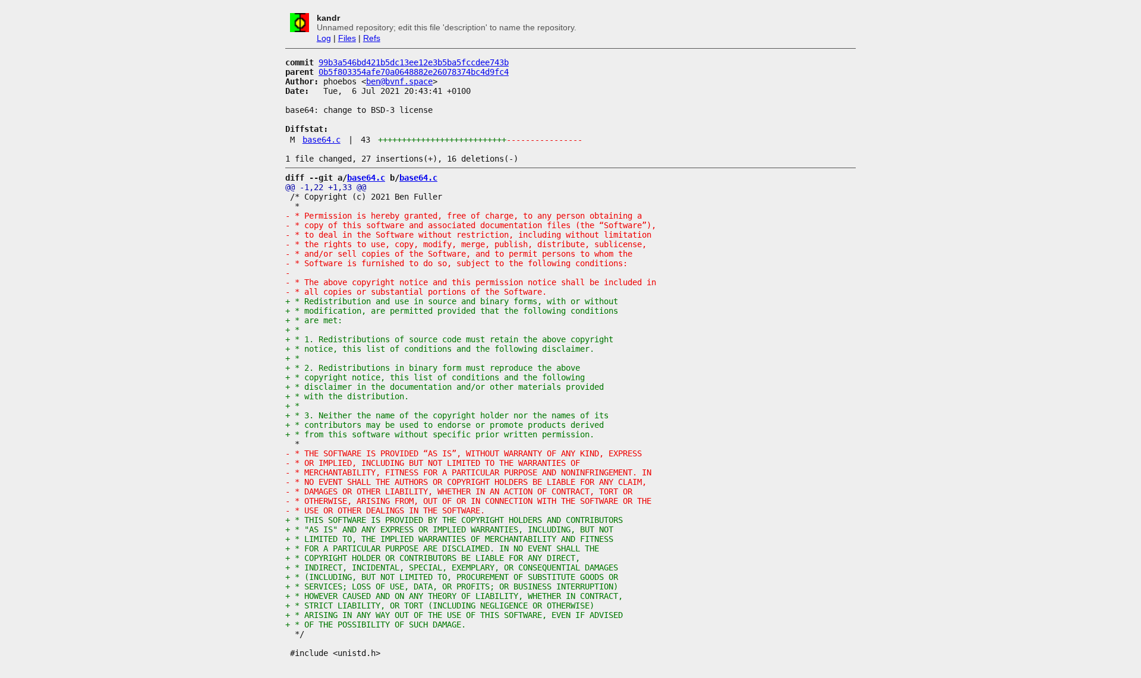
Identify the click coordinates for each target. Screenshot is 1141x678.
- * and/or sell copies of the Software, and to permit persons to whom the (458, 253)
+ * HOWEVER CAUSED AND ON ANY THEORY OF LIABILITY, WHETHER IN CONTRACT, (454, 596)
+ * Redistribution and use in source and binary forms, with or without (451, 301)
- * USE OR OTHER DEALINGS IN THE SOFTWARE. (385, 510)
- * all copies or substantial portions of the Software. (416, 292)
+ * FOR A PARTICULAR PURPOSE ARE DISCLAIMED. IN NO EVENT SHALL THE (442, 548)
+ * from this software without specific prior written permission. (439, 434)
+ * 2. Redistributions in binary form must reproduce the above (432, 368)
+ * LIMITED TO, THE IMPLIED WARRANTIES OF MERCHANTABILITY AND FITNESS (449, 539)
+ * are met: (313, 320)
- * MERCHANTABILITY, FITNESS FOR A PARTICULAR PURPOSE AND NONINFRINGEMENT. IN (468, 472)
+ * (292, 330)
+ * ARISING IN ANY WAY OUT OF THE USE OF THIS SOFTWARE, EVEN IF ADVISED (454, 615)
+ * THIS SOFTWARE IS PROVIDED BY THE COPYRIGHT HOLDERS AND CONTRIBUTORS (454, 520)
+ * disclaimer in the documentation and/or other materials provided (444, 387)
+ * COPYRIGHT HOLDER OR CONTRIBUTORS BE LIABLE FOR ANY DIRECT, (432, 558)
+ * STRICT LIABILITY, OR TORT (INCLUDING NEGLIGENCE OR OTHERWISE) (439, 605)
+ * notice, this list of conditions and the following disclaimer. (439, 349)
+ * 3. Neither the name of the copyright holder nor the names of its (447, 415)
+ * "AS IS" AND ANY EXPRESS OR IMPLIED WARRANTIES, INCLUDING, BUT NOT (449, 529)
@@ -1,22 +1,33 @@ (325, 187)
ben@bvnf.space (399, 81)
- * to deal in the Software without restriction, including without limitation (468, 234)
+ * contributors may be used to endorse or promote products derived (444, 425)
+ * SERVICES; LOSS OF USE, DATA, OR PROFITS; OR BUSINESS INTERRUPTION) (451, 586)
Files (347, 38)
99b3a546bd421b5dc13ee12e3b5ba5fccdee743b (414, 62)
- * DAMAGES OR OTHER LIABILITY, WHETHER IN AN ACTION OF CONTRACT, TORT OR (458, 491)
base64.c (321, 139)
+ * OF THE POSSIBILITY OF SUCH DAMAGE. (375, 624)
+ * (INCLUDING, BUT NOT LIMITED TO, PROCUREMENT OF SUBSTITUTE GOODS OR (451, 577)
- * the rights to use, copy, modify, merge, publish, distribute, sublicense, (466, 244)
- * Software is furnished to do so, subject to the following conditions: (456, 263)
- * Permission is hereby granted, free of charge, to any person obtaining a (463, 215)
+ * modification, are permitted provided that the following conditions (451, 311)
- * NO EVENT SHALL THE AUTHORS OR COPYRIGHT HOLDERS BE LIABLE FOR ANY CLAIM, (466, 482)
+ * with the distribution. (347, 396)
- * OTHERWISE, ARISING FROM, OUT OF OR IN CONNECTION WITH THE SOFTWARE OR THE (468, 501)
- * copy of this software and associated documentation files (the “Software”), (470, 225)
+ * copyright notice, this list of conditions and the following (435, 377)
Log (324, 38)
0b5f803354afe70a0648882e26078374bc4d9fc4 (414, 72)
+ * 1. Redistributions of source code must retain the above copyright (449, 339)
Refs (371, 38)
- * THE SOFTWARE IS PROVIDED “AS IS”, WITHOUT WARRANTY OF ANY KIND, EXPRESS (463, 453)
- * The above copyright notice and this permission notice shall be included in (470, 282)
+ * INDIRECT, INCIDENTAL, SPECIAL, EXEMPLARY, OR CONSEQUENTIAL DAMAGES (451, 567)
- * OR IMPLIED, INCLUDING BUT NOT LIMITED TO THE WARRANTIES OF (432, 463)
